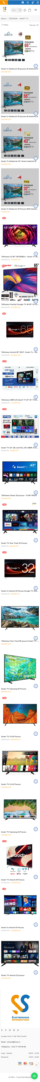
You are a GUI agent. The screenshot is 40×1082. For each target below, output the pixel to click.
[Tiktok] (33, 2)
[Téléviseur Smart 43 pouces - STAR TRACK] (20, 474)
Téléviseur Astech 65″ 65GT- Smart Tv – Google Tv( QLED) (20, 352)
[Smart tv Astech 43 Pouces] (20, 906)
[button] (35, 10)
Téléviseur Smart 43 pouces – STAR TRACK (19, 495)
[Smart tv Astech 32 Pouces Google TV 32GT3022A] (20, 569)
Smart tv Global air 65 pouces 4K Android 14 (19, 69)
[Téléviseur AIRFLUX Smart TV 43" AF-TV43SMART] (20, 378)
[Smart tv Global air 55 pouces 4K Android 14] (20, 95)
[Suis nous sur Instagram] (10, 1030)
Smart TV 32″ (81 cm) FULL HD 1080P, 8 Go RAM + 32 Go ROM (20, 448)
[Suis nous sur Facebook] (6, 1030)
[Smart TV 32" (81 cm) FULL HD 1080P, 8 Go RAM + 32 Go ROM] (20, 426)
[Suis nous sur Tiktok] (18, 1030)
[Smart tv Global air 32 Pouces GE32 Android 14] (20, 187)
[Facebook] (23, 2)
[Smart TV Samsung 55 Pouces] (20, 667)
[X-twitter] (28, 2)
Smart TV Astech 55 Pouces (12, 880)
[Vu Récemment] (36, 1064)
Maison (3, 18)
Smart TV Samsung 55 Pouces (13, 689)
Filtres (5, 25)
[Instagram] (38, 2)
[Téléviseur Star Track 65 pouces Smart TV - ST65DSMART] (20, 618)
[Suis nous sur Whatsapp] (14, 1030)
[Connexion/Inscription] (24, 10)
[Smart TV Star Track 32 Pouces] (20, 521)
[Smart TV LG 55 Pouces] (20, 715)
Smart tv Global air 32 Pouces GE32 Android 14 (20, 209)
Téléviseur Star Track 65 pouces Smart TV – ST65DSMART (20, 641)
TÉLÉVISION (13, 18)
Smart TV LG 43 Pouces (11, 784)
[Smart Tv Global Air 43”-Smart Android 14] (20, 141)
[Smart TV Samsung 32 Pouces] (20, 810)
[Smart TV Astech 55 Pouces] (20, 858)
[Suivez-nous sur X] (2, 1030)
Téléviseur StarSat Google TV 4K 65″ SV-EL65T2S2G (20, 304)
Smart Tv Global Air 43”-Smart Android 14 (18, 161)
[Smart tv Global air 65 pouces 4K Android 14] (20, 47)
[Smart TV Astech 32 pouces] (20, 954)
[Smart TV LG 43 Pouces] (20, 763)
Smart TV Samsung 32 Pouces (13, 832)
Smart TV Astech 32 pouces (12, 975)
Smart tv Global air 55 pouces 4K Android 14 (19, 116)
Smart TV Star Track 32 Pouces (14, 543)
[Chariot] (29, 10)
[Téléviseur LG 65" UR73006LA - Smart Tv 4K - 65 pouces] (20, 235)
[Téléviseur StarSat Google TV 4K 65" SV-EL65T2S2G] (20, 283)
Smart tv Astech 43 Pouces (12, 927)
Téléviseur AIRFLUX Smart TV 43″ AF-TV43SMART (20, 400)
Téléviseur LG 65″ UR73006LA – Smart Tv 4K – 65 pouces (20, 257)
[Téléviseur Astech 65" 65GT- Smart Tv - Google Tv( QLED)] (20, 330)
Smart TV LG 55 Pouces (11, 736)
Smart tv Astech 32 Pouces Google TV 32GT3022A (20, 591)
